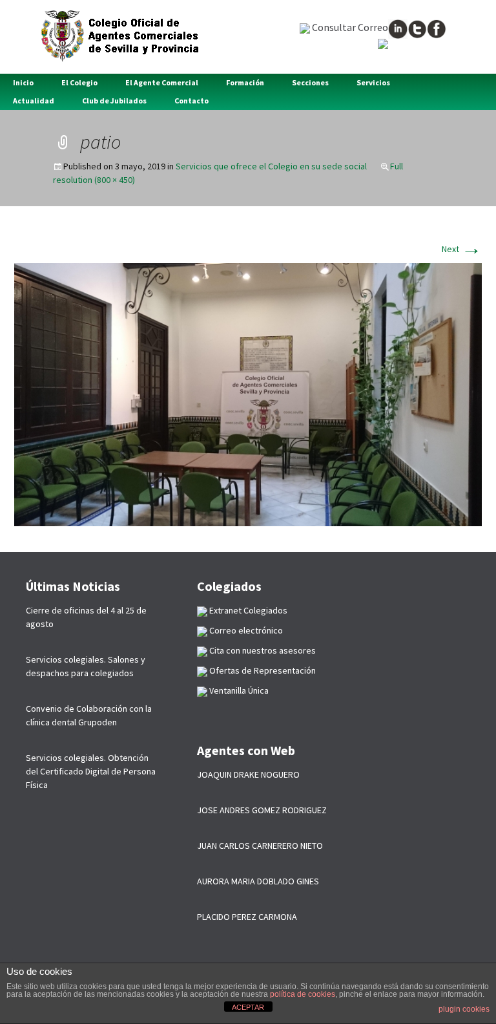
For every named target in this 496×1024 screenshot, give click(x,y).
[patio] (248, 394)
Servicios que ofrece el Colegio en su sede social (271, 166)
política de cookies (302, 994)
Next (462, 249)
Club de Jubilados (114, 100)
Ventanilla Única (238, 690)
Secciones (310, 82)
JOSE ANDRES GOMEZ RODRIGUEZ (262, 810)
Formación (245, 82)
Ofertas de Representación (261, 670)
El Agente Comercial (161, 82)
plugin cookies (464, 1009)
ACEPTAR (248, 1007)
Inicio (23, 82)
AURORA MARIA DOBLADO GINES (258, 881)
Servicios (373, 82)
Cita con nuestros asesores (261, 650)
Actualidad (33, 100)
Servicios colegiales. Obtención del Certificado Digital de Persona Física (91, 771)
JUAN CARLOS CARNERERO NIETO (260, 845)
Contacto (191, 100)
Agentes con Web (246, 750)
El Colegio (79, 82)
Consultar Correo (349, 27)
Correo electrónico (245, 630)
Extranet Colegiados (247, 610)
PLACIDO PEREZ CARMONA (247, 917)
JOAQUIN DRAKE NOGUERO (248, 774)
